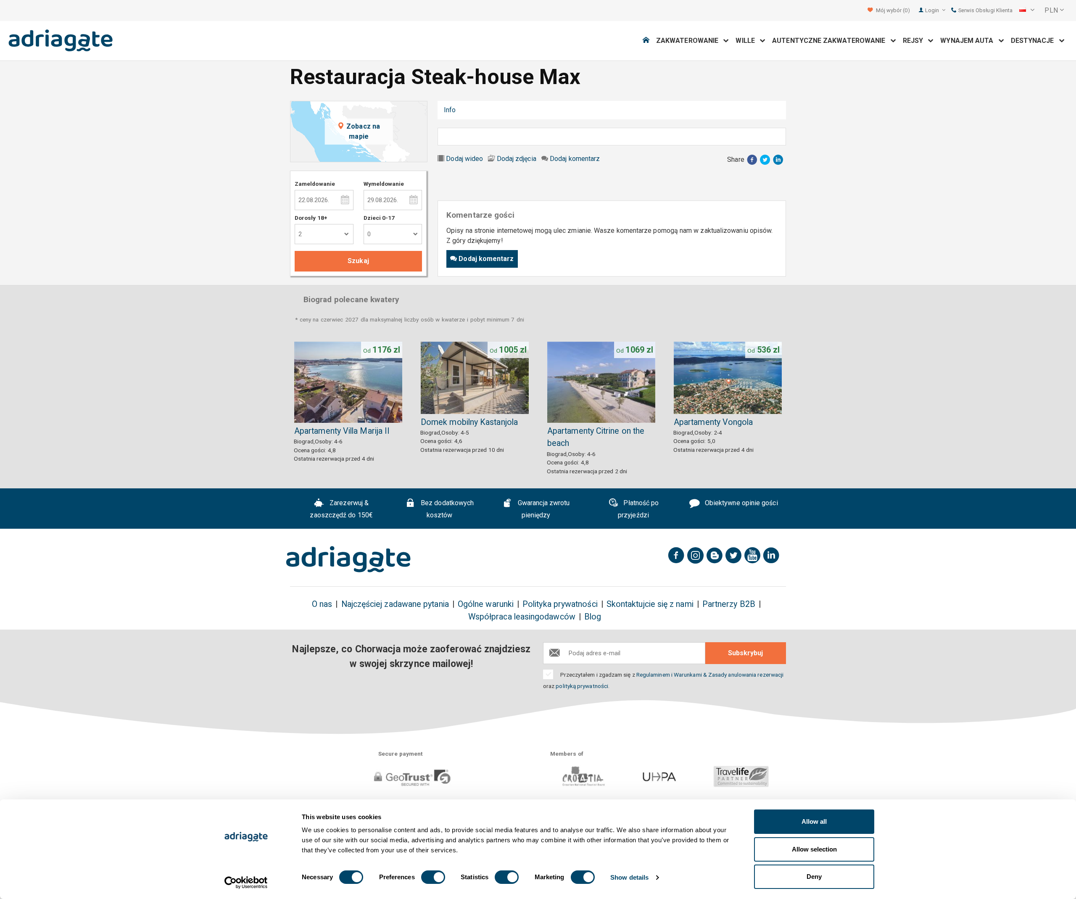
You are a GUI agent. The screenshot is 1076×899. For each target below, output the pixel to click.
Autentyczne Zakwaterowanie (831, 41)
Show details (629, 877)
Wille (748, 41)
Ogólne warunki (486, 604)
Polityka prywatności (560, 604)
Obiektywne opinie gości (740, 503)
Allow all (814, 821)
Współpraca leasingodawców (521, 617)
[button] (1026, 10)
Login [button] (932, 10)
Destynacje (1035, 41)
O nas (322, 604)
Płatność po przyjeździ (638, 509)
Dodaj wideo (464, 159)
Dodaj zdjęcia (516, 159)
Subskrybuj (745, 653)
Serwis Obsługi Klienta (985, 10)
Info (450, 110)
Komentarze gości (496, 110)
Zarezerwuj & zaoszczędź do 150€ (341, 509)
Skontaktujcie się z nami (650, 604)
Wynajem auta (969, 41)
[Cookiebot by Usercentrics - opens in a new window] (246, 882)
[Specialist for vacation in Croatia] (348, 559)
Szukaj (358, 261)
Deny (814, 876)
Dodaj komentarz (575, 159)
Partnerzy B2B (728, 604)
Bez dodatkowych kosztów (446, 509)
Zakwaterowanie (689, 41)
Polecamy (552, 110)
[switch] (433, 877)
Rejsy (915, 41)
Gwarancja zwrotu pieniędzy (543, 509)
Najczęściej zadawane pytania (395, 604)
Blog (592, 617)
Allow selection (814, 849)
